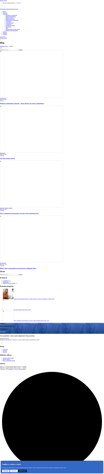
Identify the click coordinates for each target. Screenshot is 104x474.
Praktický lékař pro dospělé (12, 30)
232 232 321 (3, 331)
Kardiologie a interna (10, 25)
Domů (4, 11)
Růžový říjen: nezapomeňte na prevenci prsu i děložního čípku (18, 268)
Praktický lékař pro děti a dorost (13, 29)
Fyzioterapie (8, 21)
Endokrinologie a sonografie (12, 20)
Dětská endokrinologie (11, 16)
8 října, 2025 (28, 309)
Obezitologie (8, 26)
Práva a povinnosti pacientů (9, 360)
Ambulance (5, 14)
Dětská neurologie (10, 17)
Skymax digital (22, 369)
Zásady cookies (6, 359)
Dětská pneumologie (10, 19)
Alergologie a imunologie (11, 15)
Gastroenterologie (10, 23)
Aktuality (5, 33)
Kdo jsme (5, 12)
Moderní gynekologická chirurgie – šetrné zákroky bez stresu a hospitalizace (22, 103)
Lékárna (5, 31)
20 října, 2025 (51, 298)
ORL (7, 28)
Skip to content (3, 0)
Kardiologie (2, 153)
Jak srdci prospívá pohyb (7, 158)
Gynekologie (8, 24)
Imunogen (10, 369)
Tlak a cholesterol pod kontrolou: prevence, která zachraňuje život (19, 213)
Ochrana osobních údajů (8, 358)
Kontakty (5, 34)
